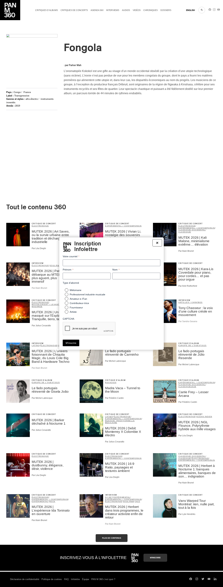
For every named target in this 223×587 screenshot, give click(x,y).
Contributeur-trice (79, 303)
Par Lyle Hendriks (186, 514)
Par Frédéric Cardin (114, 398)
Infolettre (75, 579)
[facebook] (210, 10)
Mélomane (75, 290)
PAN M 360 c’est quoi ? (103, 579)
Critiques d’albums (46, 10)
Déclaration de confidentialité (24, 579)
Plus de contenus (111, 538)
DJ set (109, 497)
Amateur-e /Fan (78, 298)
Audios (126, 10)
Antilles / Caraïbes (190, 302)
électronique (40, 226)
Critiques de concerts (74, 10)
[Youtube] (218, 10)
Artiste (73, 311)
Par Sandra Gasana (187, 321)
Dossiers (165, 10)
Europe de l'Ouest (189, 345)
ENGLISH (190, 10)
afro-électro (32, 99)
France (27, 92)
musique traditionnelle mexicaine (120, 422)
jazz (137, 501)
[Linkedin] (215, 579)
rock (108, 382)
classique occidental (192, 230)
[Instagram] (214, 10)
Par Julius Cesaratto (41, 325)
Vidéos (137, 10)
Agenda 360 (97, 10)
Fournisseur (76, 307)
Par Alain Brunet (186, 251)
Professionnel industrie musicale (87, 294)
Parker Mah (75, 65)
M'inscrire (155, 558)
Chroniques (150, 10)
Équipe (85, 579)
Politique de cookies (51, 579)
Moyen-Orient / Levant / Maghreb (46, 305)
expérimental (40, 501)
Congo (17, 92)
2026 (113, 382)
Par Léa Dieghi (39, 248)
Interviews (112, 10)
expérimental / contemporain (123, 226)
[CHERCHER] (201, 10)
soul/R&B (55, 265)
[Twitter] (203, 579)
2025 (204, 345)
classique (184, 232)
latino (36, 345)
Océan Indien (204, 417)
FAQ (66, 579)
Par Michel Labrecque (115, 361)
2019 (17, 105)
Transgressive (21, 95)
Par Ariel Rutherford (187, 286)
